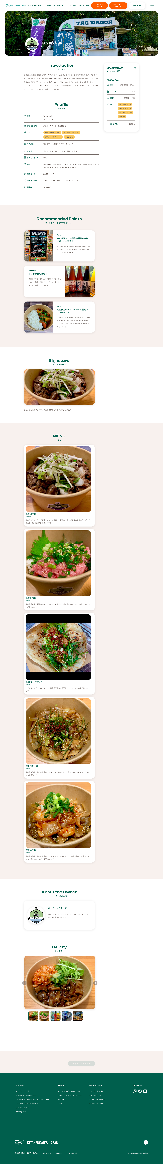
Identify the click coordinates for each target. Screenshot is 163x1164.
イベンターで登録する (99, 5)
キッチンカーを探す (35, 5)
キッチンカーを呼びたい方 (56, 5)
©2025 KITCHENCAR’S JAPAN (26, 1153)
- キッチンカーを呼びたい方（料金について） (33, 1099)
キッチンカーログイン (97, 1103)
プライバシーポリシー (74, 1153)
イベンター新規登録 (96, 1091)
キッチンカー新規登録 (97, 1099)
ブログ (60, 1103)
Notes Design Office (141, 1153)
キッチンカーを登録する (118, 5)
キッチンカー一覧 (22, 1091)
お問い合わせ (137, 6)
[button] (95, 983)
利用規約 (59, 1153)
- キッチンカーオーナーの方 (27, 1103)
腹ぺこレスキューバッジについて (70, 1095)
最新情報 (61, 1099)
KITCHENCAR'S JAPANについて (70, 1091)
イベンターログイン (96, 1095)
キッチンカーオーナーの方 (79, 5)
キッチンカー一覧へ (81, 1061)
